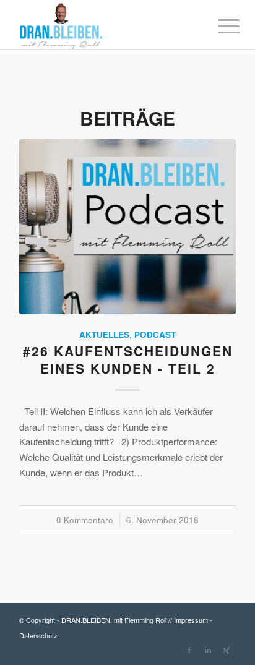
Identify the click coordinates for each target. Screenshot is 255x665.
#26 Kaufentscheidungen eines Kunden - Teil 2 (128, 359)
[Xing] (226, 649)
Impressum (191, 620)
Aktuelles (104, 334)
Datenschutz (38, 635)
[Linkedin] (208, 649)
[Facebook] (189, 649)
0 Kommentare (84, 520)
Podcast (155, 334)
